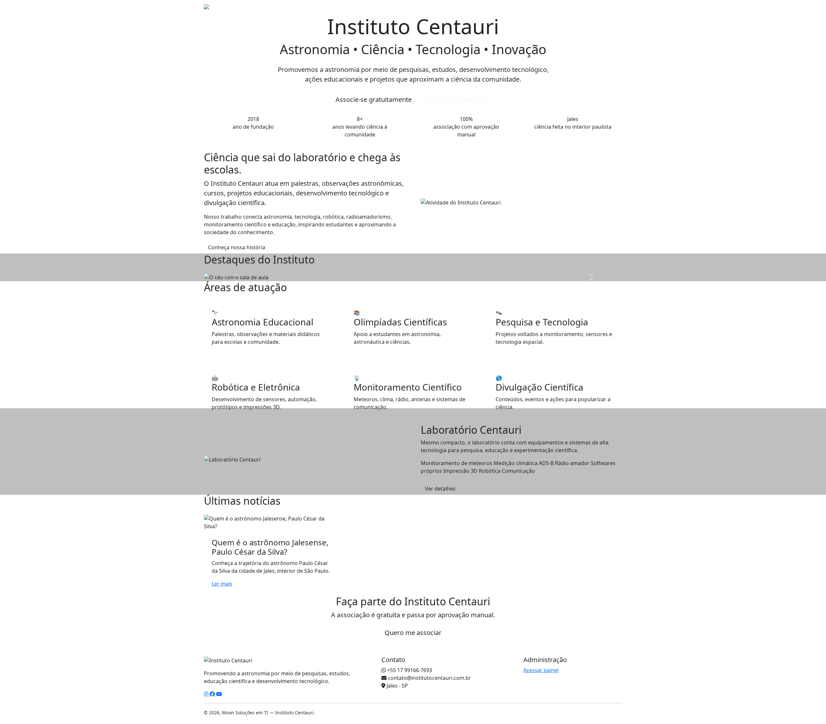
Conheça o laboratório (457, 99)
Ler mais (222, 583)
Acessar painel (541, 670)
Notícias (484, 11)
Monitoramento (544, 11)
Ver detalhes (440, 488)
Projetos (509, 11)
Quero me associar (413, 632)
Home (441, 11)
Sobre (461, 11)
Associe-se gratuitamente (374, 99)
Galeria (577, 11)
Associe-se (607, 11)
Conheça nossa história (236, 247)
